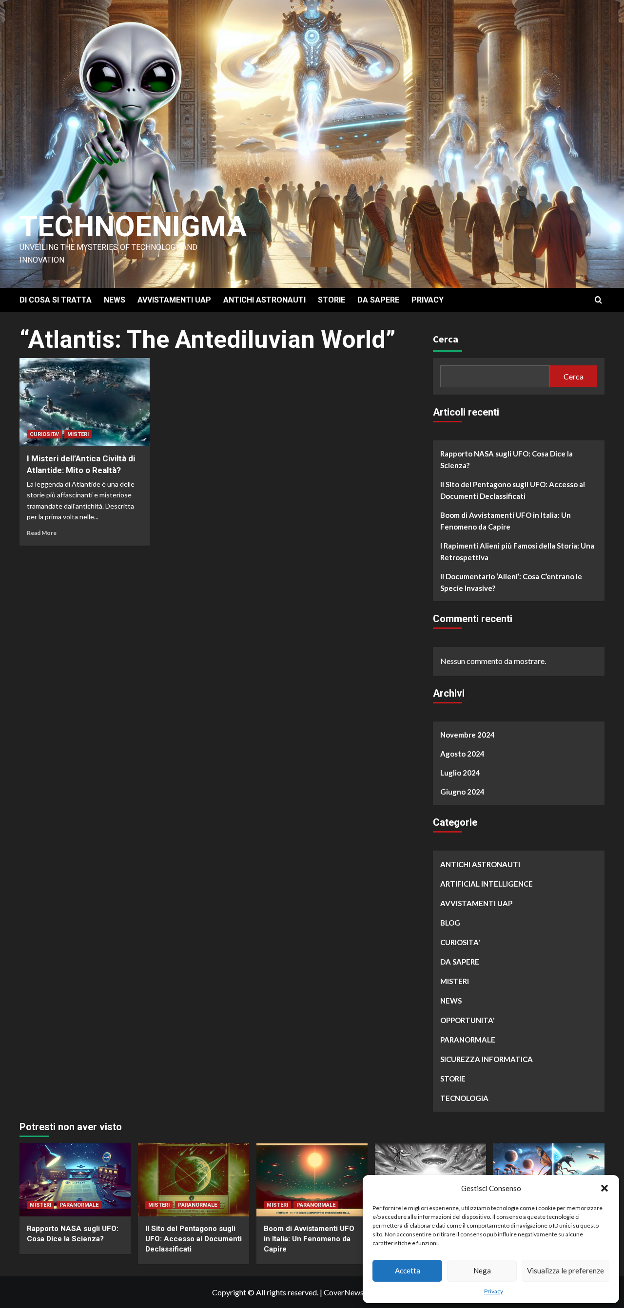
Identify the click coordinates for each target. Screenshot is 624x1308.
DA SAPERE (378, 299)
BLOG (450, 922)
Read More (42, 532)
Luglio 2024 (460, 772)
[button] (604, 1188)
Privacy (493, 1291)
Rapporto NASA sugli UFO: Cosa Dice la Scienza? (506, 459)
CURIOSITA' (44, 434)
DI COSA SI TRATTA (56, 299)
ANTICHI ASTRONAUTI (264, 299)
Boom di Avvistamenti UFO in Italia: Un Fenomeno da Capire (505, 521)
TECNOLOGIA (464, 1098)
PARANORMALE (467, 1039)
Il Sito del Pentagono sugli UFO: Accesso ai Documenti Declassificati (512, 490)
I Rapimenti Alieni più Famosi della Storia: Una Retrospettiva (517, 551)
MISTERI (78, 434)
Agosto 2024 (462, 753)
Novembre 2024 (467, 734)
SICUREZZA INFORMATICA (486, 1059)
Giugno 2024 (462, 791)
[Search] (598, 300)
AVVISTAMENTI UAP (174, 299)
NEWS (114, 299)
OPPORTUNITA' (467, 1020)
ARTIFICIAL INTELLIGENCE (486, 883)
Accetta (407, 1270)
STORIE (331, 299)
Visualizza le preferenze (565, 1270)
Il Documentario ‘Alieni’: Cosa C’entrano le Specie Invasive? (511, 582)
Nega (482, 1270)
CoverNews (344, 1292)
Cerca (445, 339)
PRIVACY (427, 299)
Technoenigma (133, 226)
